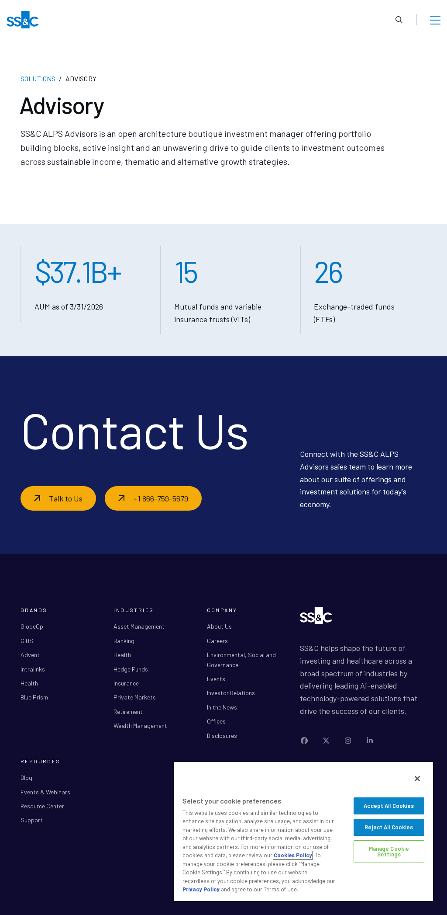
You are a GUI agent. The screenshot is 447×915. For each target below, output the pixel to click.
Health (29, 683)
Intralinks (33, 669)
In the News (222, 707)
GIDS (27, 640)
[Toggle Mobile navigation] (435, 20)
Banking (123, 640)
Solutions (38, 78)
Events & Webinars (45, 792)
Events (216, 678)
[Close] (417, 778)
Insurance (126, 683)
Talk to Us (66, 498)
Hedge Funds (130, 669)
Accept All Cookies (389, 805)
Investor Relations (231, 692)
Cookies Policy (293, 855)
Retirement (128, 711)
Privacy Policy (201, 889)
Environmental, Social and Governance (241, 659)
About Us (219, 626)
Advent (30, 654)
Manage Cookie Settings (389, 851)
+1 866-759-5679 (160, 498)
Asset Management (139, 626)
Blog (26, 777)
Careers (217, 640)
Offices (216, 721)
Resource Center (42, 806)
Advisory (80, 78)
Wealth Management (140, 725)
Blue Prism (34, 697)
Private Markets (134, 697)
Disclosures (222, 735)
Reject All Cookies (388, 827)
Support (32, 820)
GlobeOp (32, 626)
